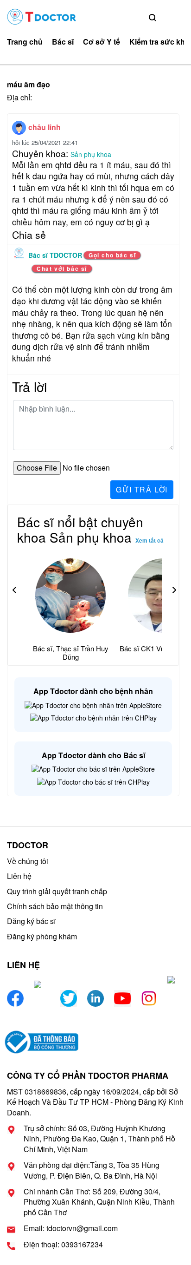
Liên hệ (19, 876)
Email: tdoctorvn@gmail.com (71, 1228)
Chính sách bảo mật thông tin (55, 906)
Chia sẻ (29, 235)
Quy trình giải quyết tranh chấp (57, 891)
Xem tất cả (149, 540)
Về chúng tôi (27, 861)
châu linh (44, 127)
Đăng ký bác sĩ (31, 921)
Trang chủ (25, 42)
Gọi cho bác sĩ (112, 255)
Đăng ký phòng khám (42, 936)
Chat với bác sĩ (62, 268)
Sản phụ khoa (90, 154)
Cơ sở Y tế (101, 42)
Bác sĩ (63, 42)
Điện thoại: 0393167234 (63, 1244)
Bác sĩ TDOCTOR (56, 255)
